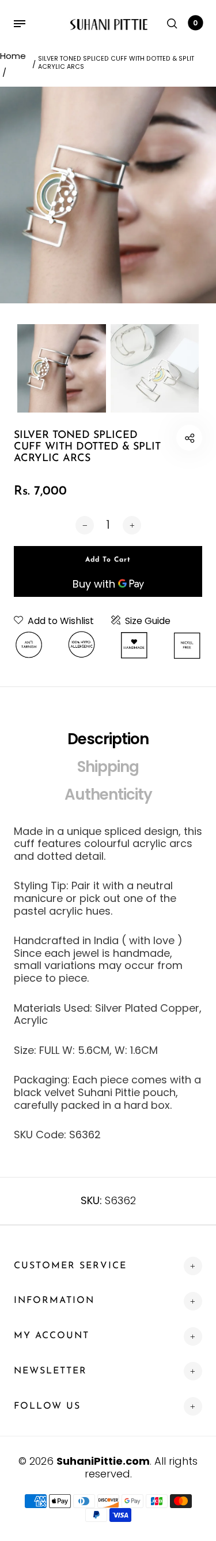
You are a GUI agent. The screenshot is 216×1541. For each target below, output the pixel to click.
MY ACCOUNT (51, 1336)
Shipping (108, 766)
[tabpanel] (108, 195)
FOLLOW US (47, 1406)
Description (108, 739)
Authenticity (108, 794)
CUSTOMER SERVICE (70, 1266)
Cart (195, 23)
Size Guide (147, 621)
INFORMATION (54, 1300)
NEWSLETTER (50, 1371)
